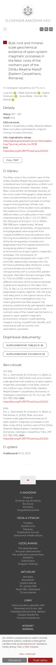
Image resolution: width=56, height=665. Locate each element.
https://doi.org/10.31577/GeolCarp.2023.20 (25, 150)
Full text (12, 160)
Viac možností (27, 653)
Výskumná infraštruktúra (28, 535)
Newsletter (28, 580)
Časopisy (28, 529)
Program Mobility (28, 564)
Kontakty (28, 507)
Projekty (28, 523)
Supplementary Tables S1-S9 (24, 345)
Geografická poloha (28, 510)
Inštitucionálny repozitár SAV (28, 605)
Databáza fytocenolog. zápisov (28, 611)
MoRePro (28, 557)
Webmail (28, 629)
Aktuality (28, 576)
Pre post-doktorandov (28, 551)
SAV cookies (31, 646)
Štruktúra (28, 503)
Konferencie (28, 526)
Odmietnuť (14, 660)
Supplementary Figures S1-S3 (25, 354)
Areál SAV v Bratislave (28, 589)
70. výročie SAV (28, 586)
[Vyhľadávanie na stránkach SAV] (42, 29)
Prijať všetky (40, 660)
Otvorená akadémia (28, 617)
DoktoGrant (28, 560)
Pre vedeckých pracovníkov (28, 554)
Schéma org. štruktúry (28, 500)
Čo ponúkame (28, 592)
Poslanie (28, 497)
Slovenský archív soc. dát (28, 608)
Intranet (28, 625)
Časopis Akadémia (28, 614)
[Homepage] (28, 10)
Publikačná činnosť (28, 532)
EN (51, 29)
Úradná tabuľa (28, 583)
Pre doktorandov (28, 548)
